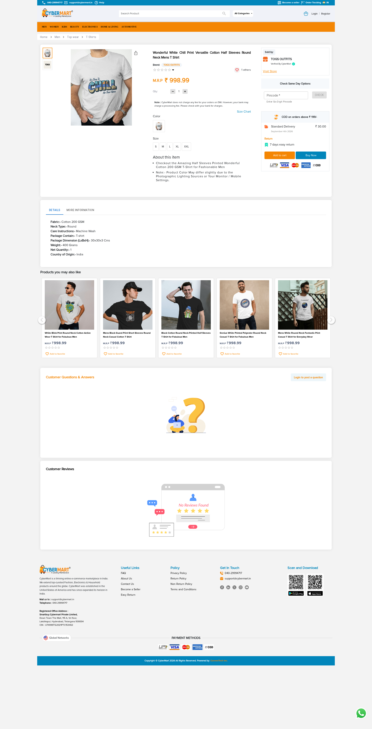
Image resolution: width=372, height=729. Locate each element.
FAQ (123, 573)
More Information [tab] (80, 210)
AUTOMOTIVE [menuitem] (129, 27)
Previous (41, 319)
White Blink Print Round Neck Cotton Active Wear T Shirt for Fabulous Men (68, 335)
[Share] (136, 53)
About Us (126, 578)
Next (330, 319)
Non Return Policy (181, 584)
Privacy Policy (178, 573)
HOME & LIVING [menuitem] (109, 27)
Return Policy (178, 578)
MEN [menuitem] (44, 27)
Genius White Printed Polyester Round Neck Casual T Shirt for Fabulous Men (243, 335)
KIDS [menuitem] (64, 27)
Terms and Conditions (183, 589)
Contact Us (127, 584)
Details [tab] (54, 210)
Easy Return (128, 594)
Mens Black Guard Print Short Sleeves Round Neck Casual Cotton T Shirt (127, 335)
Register (325, 13)
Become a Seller (130, 589)
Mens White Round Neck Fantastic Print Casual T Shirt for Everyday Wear (299, 335)
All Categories (242, 13)
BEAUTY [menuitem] (74, 27)
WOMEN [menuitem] (54, 27)
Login (315, 13)
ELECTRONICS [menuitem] (90, 27)
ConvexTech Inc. (219, 660)
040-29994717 (60, 602)
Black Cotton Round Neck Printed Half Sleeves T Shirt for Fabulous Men (186, 335)
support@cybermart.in (62, 599)
